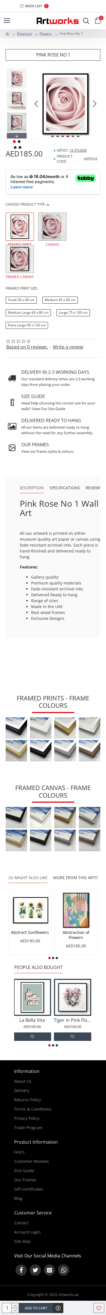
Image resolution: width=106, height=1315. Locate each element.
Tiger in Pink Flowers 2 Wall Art (73, 1020)
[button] (36, 104)
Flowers (46, 33)
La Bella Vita (33, 1020)
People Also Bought (38, 967)
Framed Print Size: (22, 288)
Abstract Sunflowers (30, 932)
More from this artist (77, 877)
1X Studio (78, 150)
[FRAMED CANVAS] (20, 259)
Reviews (94, 487)
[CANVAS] (52, 227)
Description (31, 487)
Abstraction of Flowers (76, 935)
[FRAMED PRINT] (20, 227)
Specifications (64, 487)
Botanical (24, 33)
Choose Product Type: (26, 204)
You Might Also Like (26, 877)
